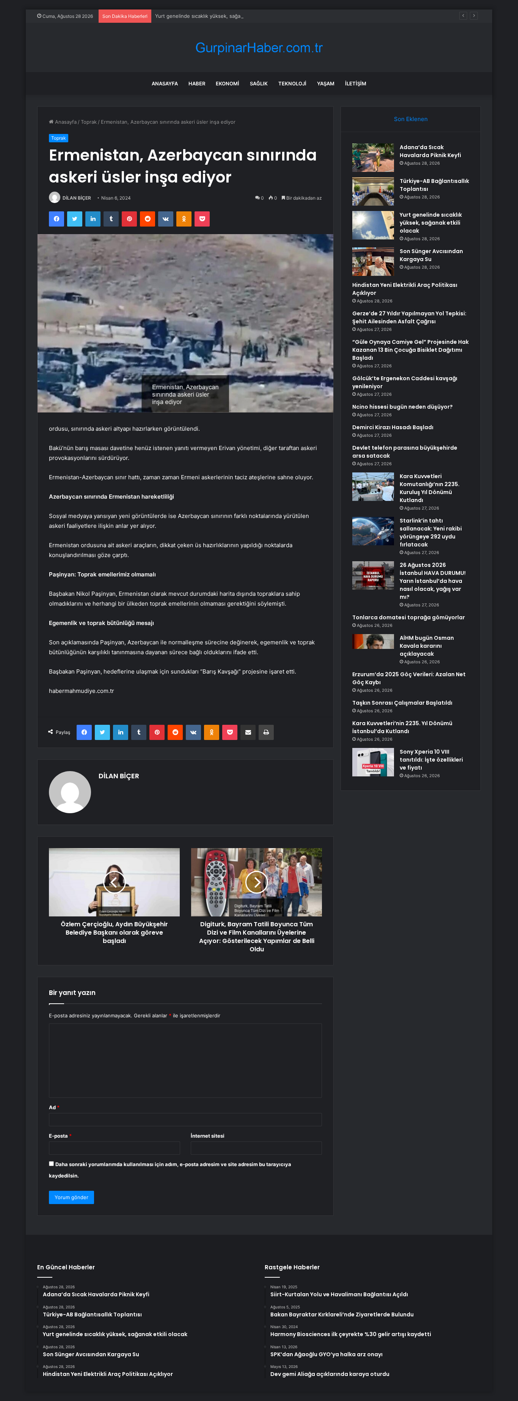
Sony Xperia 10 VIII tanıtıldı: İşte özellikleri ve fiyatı (431, 759)
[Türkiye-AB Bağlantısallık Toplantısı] (373, 191)
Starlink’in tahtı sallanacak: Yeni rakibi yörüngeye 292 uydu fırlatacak (431, 532)
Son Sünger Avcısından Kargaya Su (431, 255)
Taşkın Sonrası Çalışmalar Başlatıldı (402, 703)
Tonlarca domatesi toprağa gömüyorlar (408, 617)
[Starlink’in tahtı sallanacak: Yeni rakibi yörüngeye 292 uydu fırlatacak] (373, 531)
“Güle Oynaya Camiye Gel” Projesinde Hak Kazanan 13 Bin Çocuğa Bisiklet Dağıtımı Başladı (410, 350)
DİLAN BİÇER (77, 198)
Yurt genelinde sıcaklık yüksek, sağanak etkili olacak (216, 16)
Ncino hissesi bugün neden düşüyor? (402, 407)
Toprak (89, 122)
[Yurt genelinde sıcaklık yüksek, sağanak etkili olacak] (373, 225)
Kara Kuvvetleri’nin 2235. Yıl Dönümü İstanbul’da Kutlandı (402, 727)
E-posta (60, 1136)
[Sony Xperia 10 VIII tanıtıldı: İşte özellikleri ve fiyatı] (373, 762)
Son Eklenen (411, 119)
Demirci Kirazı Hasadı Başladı (392, 427)
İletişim (355, 83)
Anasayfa (165, 83)
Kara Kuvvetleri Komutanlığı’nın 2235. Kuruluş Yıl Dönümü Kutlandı (430, 488)
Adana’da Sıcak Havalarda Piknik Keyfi (430, 151)
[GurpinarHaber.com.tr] (259, 47)
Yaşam (325, 83)
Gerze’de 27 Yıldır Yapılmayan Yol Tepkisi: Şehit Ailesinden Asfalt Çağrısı (409, 317)
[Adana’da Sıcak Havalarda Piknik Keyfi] (373, 157)
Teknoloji (292, 83)
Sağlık (259, 83)
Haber (196, 83)
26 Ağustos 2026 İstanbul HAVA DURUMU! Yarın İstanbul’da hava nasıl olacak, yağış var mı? (433, 581)
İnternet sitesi (207, 1136)
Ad (54, 1107)
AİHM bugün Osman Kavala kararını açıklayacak (427, 646)
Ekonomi (227, 83)
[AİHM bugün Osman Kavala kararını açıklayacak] (373, 648)
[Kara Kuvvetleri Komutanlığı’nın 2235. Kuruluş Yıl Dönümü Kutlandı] (373, 486)
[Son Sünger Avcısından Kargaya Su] (373, 261)
